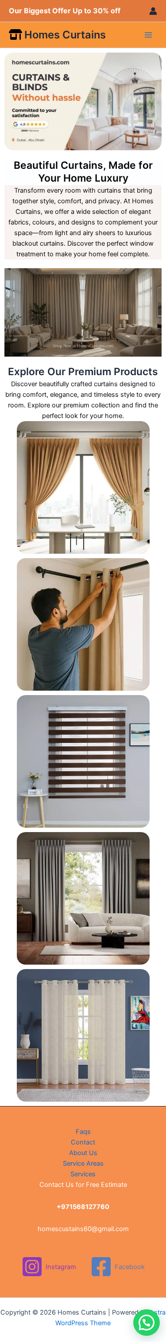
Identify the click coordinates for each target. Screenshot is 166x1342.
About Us (83, 1153)
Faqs (83, 1132)
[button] (146, 1322)
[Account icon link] (153, 11)
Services (83, 1174)
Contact (83, 1142)
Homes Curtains (65, 34)
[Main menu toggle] (148, 35)
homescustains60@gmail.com (83, 1229)
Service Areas (83, 1163)
